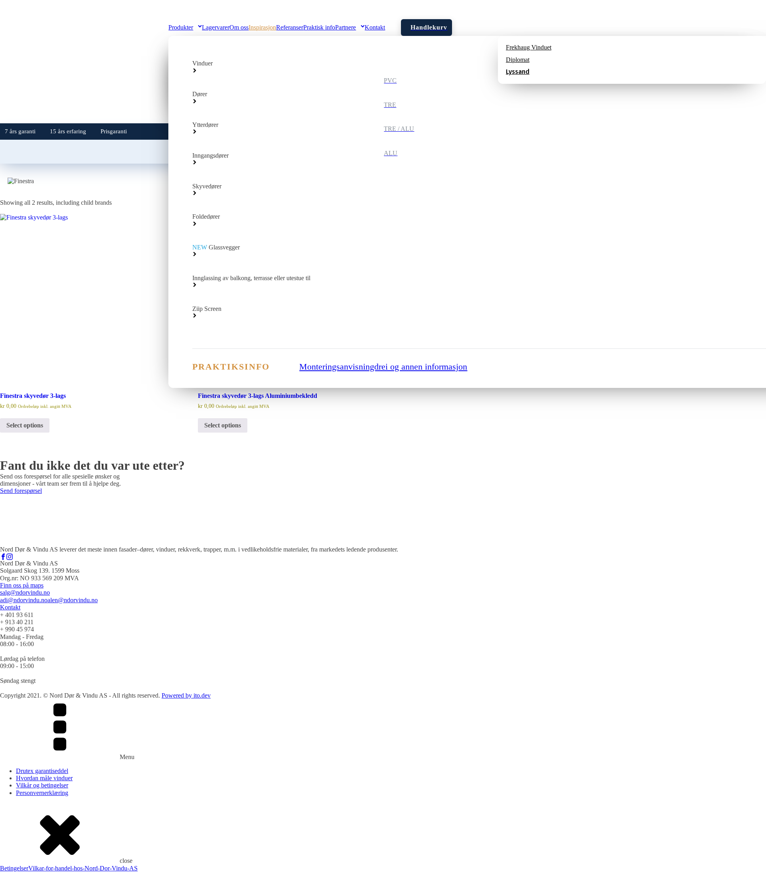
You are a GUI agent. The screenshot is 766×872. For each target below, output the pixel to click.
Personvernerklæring (42, 792)
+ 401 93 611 (17, 614)
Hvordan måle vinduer (44, 778)
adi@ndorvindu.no (23, 600)
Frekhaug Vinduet (528, 47)
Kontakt (10, 607)
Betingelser (14, 868)
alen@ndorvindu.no (72, 600)
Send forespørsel (21, 490)
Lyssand (517, 71)
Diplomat (517, 59)
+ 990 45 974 (17, 629)
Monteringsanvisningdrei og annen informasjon (383, 367)
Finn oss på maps (21, 585)
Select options (24, 425)
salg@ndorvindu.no (25, 592)
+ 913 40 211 (17, 622)
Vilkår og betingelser (42, 785)
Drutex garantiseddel (42, 770)
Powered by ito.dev (186, 695)
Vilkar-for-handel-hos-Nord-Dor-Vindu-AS (83, 868)
